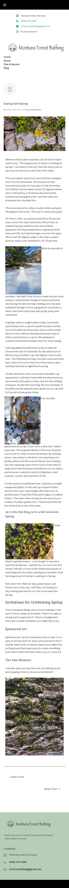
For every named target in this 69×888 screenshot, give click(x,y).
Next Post (50, 789)
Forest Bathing (33, 109)
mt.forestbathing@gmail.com (35, 26)
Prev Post (17, 777)
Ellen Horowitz (14, 109)
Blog (6, 67)
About (7, 60)
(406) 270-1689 (28, 21)
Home (7, 56)
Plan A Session (11, 64)
